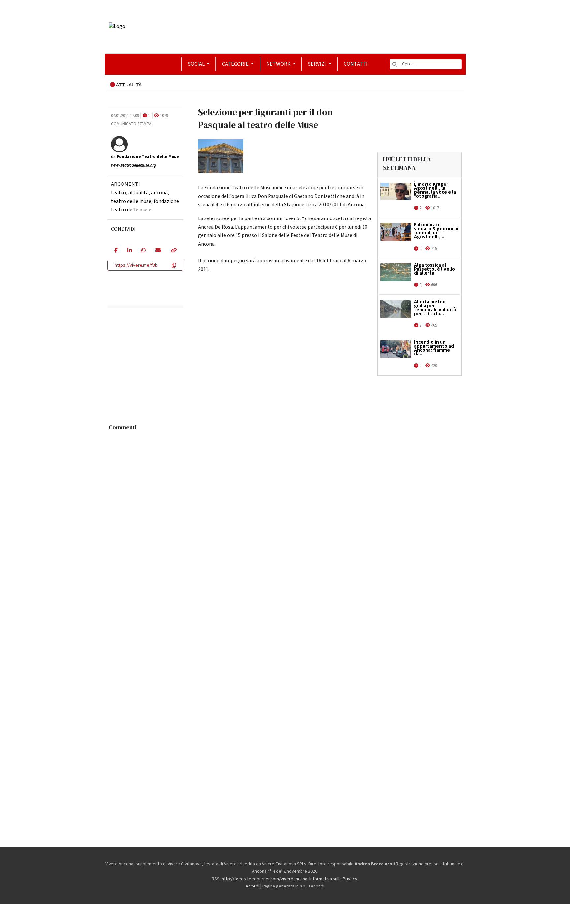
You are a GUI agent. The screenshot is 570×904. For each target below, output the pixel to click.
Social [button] (197, 64)
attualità (138, 192)
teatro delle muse (131, 201)
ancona (159, 192)
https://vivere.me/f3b (136, 265)
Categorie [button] (236, 64)
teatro (118, 192)
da (145, 157)
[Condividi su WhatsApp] (143, 250)
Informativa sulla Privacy (333, 879)
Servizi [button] (317, 64)
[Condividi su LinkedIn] (129, 250)
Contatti (356, 64)
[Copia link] (173, 250)
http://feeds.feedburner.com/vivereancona (264, 879)
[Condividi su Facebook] (116, 250)
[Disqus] (285, 516)
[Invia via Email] (158, 250)
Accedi (252, 886)
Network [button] (279, 64)
